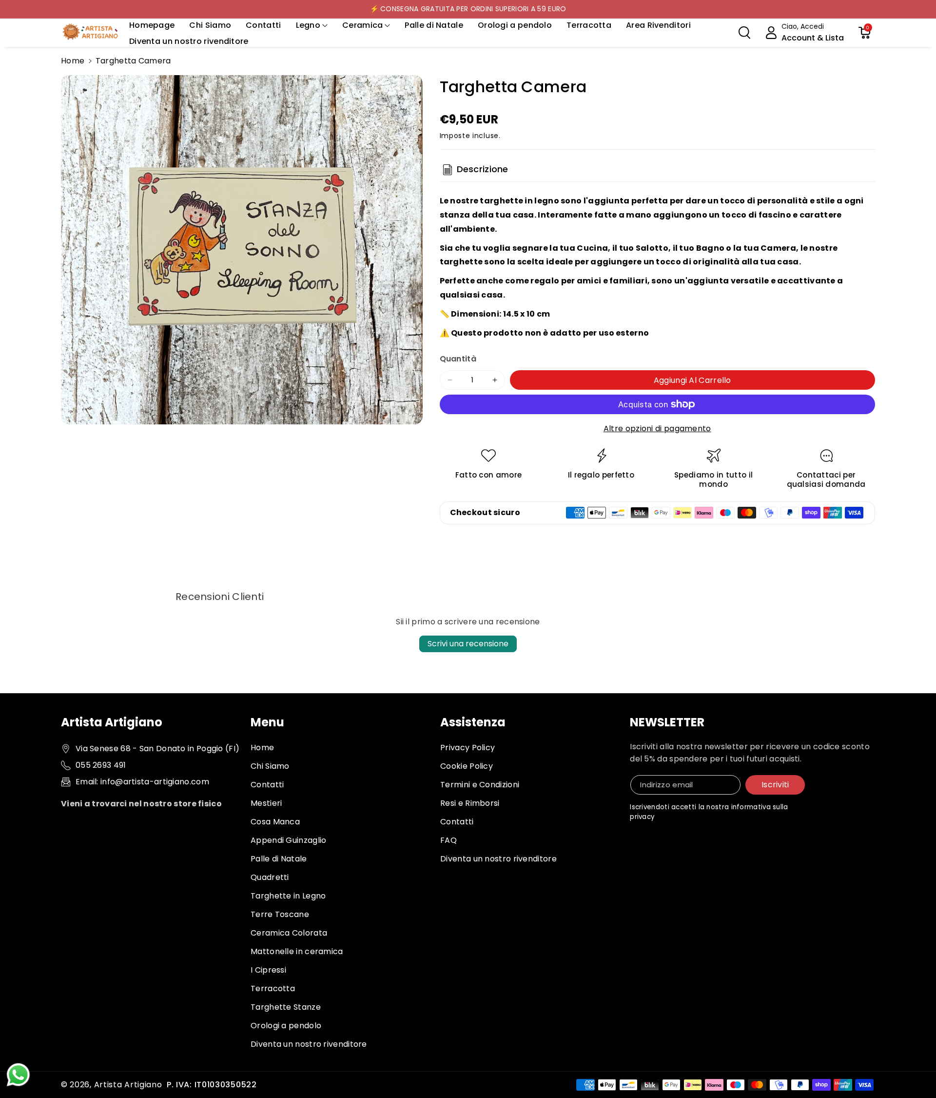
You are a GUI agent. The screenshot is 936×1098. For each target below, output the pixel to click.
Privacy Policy (467, 747)
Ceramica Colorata (289, 932)
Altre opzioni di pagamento (657, 428)
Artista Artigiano (128, 1085)
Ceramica (362, 25)
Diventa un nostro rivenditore (309, 1044)
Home (72, 60)
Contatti (267, 784)
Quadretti (270, 877)
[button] (312, 25)
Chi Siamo (270, 766)
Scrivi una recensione (468, 643)
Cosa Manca (275, 821)
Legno (308, 25)
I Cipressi (268, 970)
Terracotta (273, 988)
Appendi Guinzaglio (288, 840)
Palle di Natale (279, 858)
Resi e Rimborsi (470, 803)
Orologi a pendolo (286, 1025)
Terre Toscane (280, 914)
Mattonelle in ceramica (297, 951)
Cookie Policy (466, 766)
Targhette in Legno (288, 895)
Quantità (458, 358)
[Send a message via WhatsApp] (18, 1074)
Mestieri (266, 803)
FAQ (448, 840)
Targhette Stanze (286, 1007)
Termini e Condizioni (479, 784)
